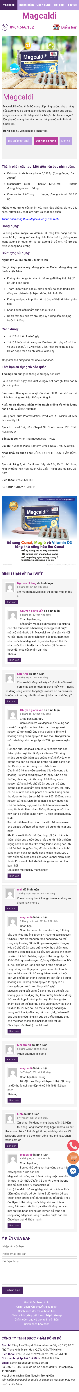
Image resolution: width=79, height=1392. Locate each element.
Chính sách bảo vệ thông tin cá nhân (37, 1319)
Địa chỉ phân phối (19, 140)
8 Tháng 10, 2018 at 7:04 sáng (32, 677)
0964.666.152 (22, 27)
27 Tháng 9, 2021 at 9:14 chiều (32, 1118)
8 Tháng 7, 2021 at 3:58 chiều (32, 1049)
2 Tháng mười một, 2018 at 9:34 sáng (36, 893)
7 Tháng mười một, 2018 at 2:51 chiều (39, 921)
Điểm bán (69, 27)
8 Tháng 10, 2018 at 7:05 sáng (35, 615)
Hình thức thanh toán (36, 1302)
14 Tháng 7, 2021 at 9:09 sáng (35, 1072)
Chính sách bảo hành (36, 1324)
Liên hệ (65, 140)
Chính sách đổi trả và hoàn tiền (36, 1311)
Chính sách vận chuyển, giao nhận (36, 1306)
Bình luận (11, 602)
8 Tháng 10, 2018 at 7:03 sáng (32, 587)
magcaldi (39, 16)
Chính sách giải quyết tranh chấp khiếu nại (37, 1315)
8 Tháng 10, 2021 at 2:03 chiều (35, 1158)
